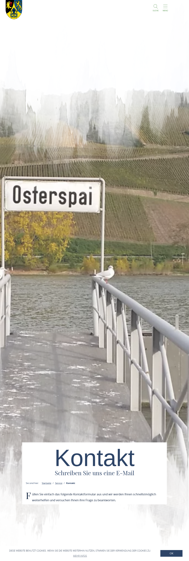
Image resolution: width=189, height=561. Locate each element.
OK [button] (171, 553)
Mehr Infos (80, 555)
